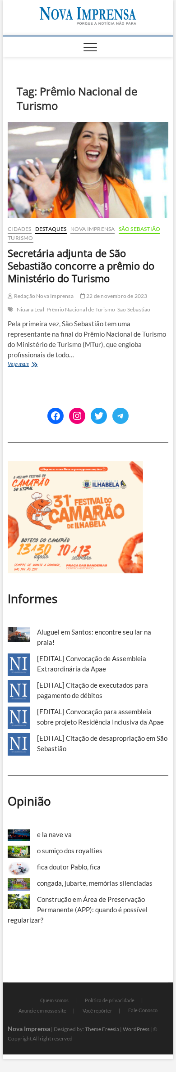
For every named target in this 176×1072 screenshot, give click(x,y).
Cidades (19, 228)
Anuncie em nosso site (42, 1010)
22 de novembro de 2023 (116, 296)
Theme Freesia (102, 1029)
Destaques (51, 228)
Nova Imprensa (92, 228)
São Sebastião (140, 228)
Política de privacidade (109, 1000)
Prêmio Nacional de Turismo (80, 309)
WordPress (136, 1029)
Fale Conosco (142, 1010)
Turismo (20, 237)
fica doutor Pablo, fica (69, 867)
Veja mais (29, 364)
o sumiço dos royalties (69, 851)
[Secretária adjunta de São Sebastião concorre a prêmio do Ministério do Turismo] (88, 170)
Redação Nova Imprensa (43, 296)
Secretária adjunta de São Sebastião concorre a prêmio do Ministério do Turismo (81, 265)
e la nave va (54, 834)
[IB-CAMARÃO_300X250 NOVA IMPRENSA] (75, 466)
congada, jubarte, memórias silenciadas (95, 883)
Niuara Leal (30, 309)
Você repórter (97, 1010)
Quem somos (54, 1000)
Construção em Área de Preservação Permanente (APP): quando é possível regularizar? (78, 909)
